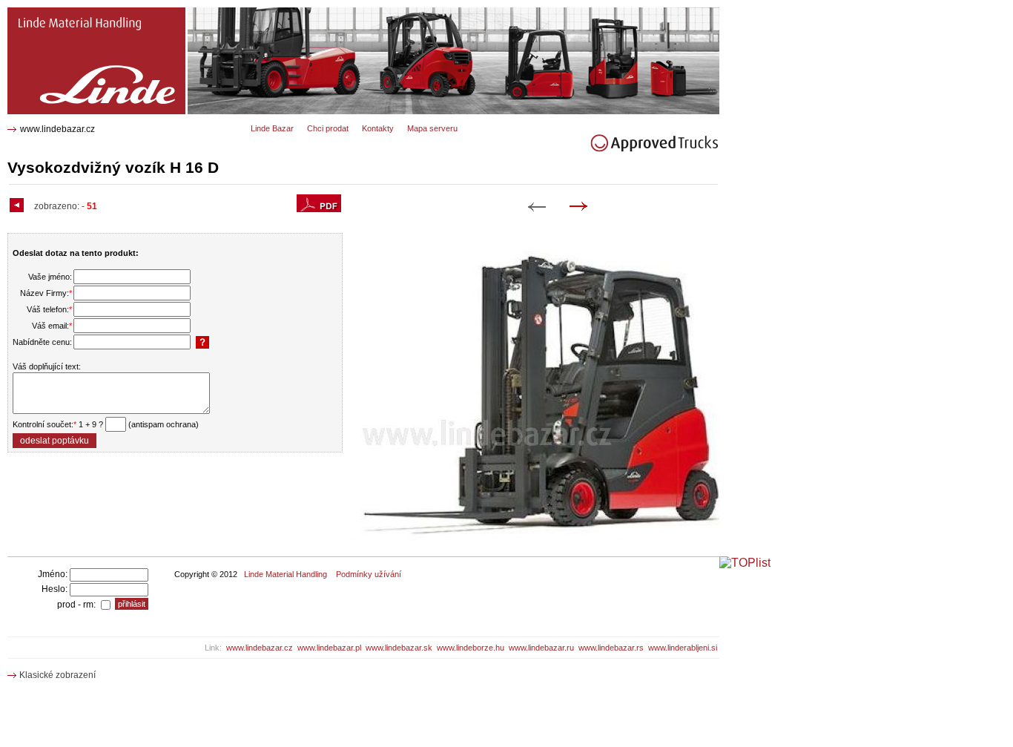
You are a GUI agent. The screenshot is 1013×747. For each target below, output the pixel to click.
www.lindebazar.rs (611, 647)
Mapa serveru (432, 128)
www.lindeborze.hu (470, 647)
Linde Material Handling (285, 574)
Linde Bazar (272, 128)
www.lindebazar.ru (541, 647)
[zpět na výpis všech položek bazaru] (18, 206)
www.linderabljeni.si (682, 647)
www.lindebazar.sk (399, 647)
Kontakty (378, 128)
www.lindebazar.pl (329, 647)
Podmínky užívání (368, 574)
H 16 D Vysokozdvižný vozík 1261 (84, 13)
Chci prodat (328, 128)
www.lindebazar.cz (57, 129)
